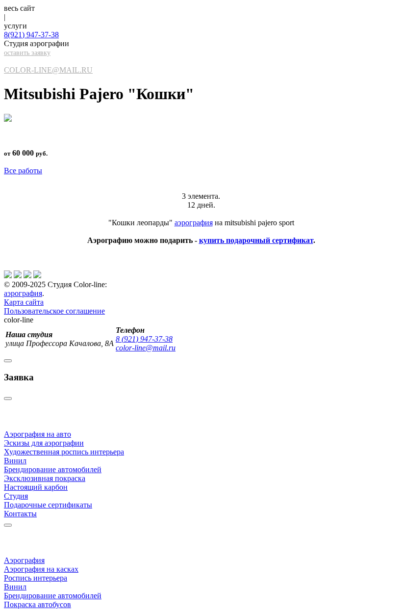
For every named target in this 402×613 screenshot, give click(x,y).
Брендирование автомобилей (52, 469)
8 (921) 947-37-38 (144, 339)
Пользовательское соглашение (54, 311)
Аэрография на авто (37, 434)
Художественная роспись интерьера (64, 452)
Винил (15, 460)
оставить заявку (27, 52)
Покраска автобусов (37, 604)
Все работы (23, 170)
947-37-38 (31, 34)
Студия (16, 496)
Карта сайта (24, 302)
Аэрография (24, 560)
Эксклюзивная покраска (44, 478)
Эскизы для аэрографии (44, 443)
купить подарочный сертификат (256, 240)
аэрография (194, 222)
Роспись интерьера (35, 578)
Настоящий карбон (36, 487)
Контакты (20, 513)
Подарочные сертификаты (48, 505)
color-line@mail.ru (48, 70)
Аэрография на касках (41, 569)
